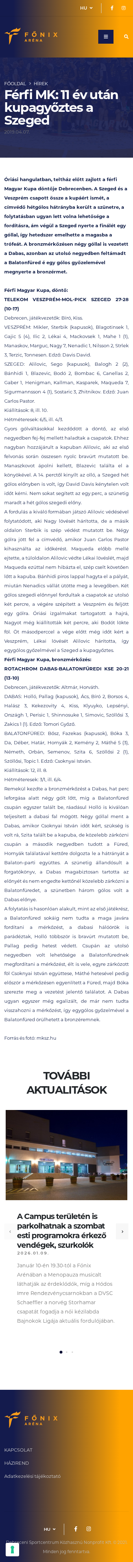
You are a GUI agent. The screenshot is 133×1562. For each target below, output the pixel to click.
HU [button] (84, 8)
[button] (61, 1352)
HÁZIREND (16, 1463)
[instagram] (123, 8)
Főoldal (15, 83)
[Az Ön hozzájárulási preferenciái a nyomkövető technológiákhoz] (12, 1549)
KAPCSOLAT (18, 1450)
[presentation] (10, 1232)
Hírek (41, 83)
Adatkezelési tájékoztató (32, 1476)
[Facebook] (112, 8)
